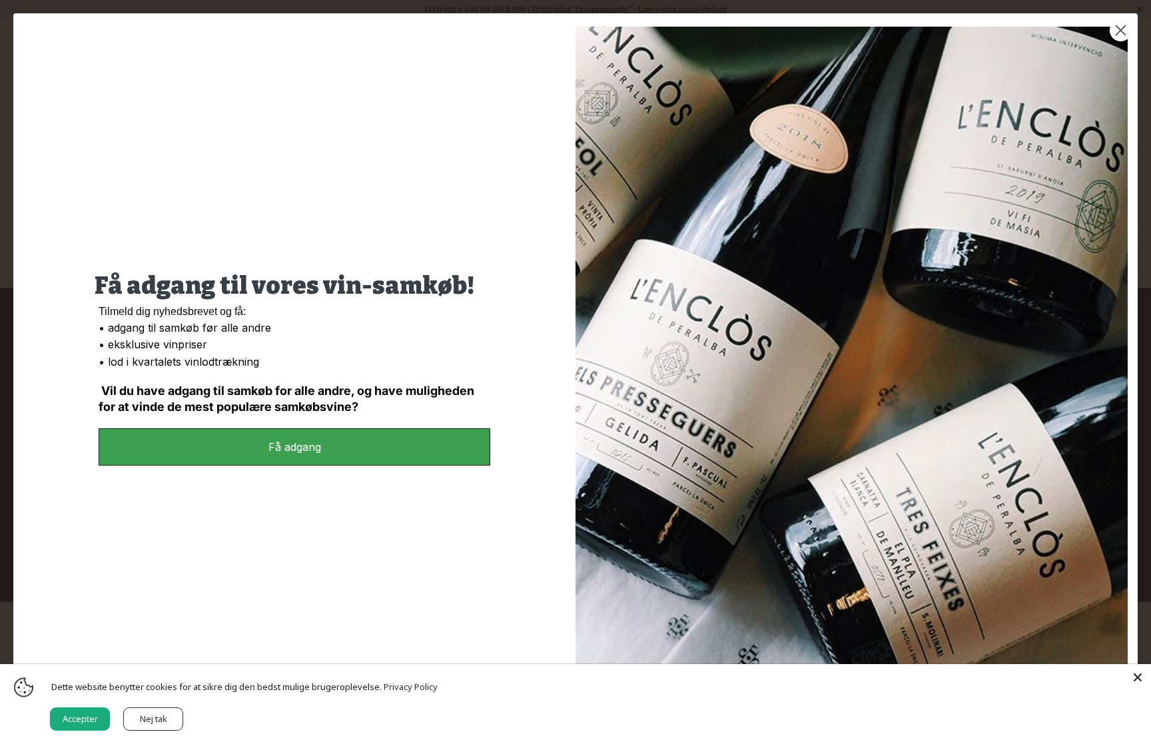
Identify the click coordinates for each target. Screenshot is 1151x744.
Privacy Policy (411, 687)
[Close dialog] (1120, 30)
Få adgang (294, 447)
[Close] (1137, 677)
